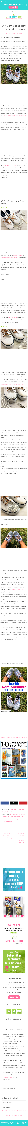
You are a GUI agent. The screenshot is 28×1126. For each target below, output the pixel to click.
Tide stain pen (9, 377)
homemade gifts (7, 821)
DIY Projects (13, 809)
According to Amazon (9, 165)
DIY (11, 814)
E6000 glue (4, 272)
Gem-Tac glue (12, 317)
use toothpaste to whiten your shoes (12, 384)
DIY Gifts (15, 814)
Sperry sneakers (18, 255)
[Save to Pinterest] (23, 803)
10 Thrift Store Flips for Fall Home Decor (14, 1110)
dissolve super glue (18, 589)
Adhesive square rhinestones (9, 257)
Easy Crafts (5, 812)
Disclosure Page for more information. (15, 115)
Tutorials (12, 812)
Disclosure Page (8, 1077)
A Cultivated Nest (14, 16)
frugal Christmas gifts (13, 819)
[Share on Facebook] (5, 803)
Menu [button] (15, 11)
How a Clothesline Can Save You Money (14, 1113)
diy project (22, 814)
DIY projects (5, 816)
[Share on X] (14, 803)
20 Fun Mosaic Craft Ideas (14, 1115)
